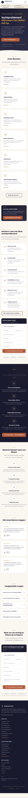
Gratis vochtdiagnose (10, 39)
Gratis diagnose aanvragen (12, 217)
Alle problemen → (5, 756)
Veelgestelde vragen (6, 766)
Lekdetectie (4, 731)
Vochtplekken (4, 750)
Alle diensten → (5, 737)
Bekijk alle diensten (13, 195)
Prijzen (3, 764)
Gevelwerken (4, 735)
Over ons (3, 770)
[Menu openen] (25, 2)
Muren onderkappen (6, 729)
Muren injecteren (5, 727)
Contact (3, 773)
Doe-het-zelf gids (5, 762)
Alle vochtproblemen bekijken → (12, 313)
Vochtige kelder (5, 746)
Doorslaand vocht (5, 725)
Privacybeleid (11, 788)
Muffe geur (4, 754)
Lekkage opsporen (5, 752)
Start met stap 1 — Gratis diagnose (14, 434)
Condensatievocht (5, 748)
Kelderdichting (4, 723)
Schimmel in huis (5, 744)
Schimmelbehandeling (6, 733)
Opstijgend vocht (5, 721)
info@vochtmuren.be (8, 715)
